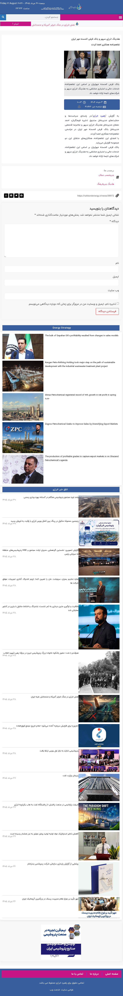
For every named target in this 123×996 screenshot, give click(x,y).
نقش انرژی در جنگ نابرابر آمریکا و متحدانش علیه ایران (56, 25)
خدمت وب (55, 989)
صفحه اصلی (111, 974)
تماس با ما (77, 974)
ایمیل (116, 276)
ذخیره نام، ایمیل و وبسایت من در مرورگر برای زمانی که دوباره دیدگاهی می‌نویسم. (72, 304)
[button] (120, 17)
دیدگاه (114, 221)
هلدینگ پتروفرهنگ (105, 184)
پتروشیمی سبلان (106, 175)
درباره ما (94, 974)
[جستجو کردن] (3, 17)
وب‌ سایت (113, 290)
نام (117, 263)
